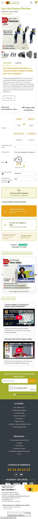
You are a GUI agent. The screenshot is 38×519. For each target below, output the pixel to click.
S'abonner (32, 381)
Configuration (5, 152)
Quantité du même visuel (6, 146)
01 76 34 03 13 (19, 469)
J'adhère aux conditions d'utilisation (26, 394)
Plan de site (19, 445)
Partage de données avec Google (11, 507)
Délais (3, 162)
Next (36, 275)
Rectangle (19, 140)
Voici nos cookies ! (8, 509)
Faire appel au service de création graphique (6, 180)
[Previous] (3, 33)
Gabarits (18, 63)
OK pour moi (11, 517)
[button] (18, 119)
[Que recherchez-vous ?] (31, 2)
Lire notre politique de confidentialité (11, 501)
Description (7, 63)
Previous (2, 275)
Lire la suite (9, 98)
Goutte (31, 125)
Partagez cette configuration (29, 109)
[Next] (35, 33)
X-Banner (31, 140)
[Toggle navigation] (2, 2)
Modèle (3, 128)
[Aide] (6, 162)
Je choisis (3, 517)
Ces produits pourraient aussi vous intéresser (16, 253)
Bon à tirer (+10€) (6, 172)
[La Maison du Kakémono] (12, 3)
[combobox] (25, 152)
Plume (19, 125)
